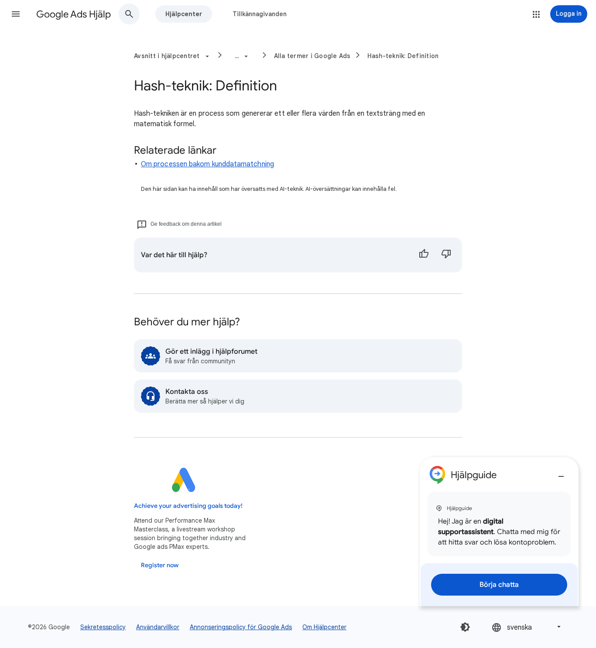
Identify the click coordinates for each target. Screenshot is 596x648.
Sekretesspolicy (103, 627)
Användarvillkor (157, 627)
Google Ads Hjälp (73, 14)
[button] (15, 13)
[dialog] (499, 531)
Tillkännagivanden (260, 14)
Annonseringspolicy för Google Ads (241, 627)
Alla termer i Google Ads (312, 56)
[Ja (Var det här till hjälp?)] (423, 255)
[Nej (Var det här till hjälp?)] (446, 255)
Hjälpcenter (183, 14)
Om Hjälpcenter (324, 627)
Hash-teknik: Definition (403, 56)
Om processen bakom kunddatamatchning (207, 164)
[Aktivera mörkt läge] (465, 627)
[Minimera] (561, 473)
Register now (159, 565)
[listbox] (527, 627)
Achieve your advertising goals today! (188, 506)
